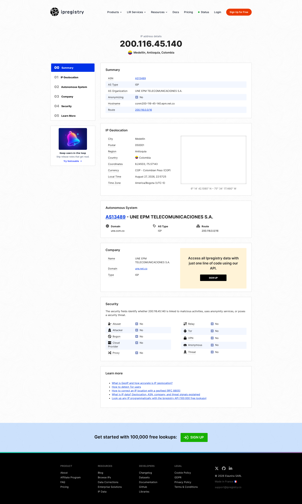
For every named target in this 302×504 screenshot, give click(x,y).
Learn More (65, 116)
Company (63, 96)
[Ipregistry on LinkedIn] (230, 469)
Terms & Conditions (186, 486)
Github (143, 486)
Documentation (148, 482)
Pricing (188, 12)
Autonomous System (70, 87)
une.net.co (141, 268)
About (64, 472)
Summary (63, 68)
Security (63, 106)
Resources (158, 12)
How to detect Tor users (126, 386)
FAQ (62, 482)
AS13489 (140, 78)
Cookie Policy (182, 472)
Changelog (145, 472)
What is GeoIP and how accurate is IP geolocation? (142, 383)
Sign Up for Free (239, 12)
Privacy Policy (182, 482)
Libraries (144, 491)
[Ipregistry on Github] (224, 469)
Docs (176, 12)
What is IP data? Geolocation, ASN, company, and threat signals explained (156, 394)
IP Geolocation (66, 77)
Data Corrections (108, 482)
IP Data (102, 491)
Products (113, 12)
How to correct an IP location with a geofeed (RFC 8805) (146, 390)
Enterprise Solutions (110, 486)
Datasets (144, 477)
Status (205, 12)
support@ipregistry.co (228, 487)
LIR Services (135, 12)
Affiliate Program (70, 477)
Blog (100, 472)
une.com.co (118, 230)
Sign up (213, 277)
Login (217, 12)
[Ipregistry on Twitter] (217, 469)
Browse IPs (104, 477)
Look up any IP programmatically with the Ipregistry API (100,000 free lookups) (159, 398)
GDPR (177, 477)
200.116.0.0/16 (143, 109)
